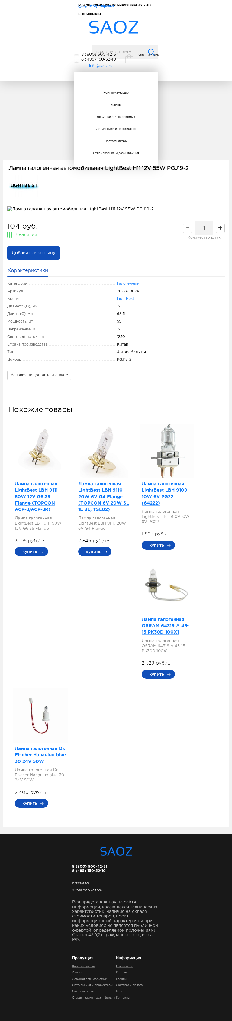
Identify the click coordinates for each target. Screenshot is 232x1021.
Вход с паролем (101, 6)
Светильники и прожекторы (116, 129)
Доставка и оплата (129, 985)
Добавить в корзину (33, 253)
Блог (82, 13)
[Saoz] (113, 27)
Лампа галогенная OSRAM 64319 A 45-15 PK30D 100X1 (165, 626)
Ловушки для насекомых (116, 117)
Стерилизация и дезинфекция (116, 153)
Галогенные (128, 283)
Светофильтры (116, 141)
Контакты (93, 13)
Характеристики (28, 270)
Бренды (121, 979)
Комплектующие (116, 92)
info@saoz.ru (100, 66)
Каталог (121, 972)
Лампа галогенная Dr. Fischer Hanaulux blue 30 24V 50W (40, 755)
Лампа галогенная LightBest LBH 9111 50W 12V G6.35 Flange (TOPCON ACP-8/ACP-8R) (36, 497)
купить (29, 551)
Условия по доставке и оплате (39, 375)
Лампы (116, 105)
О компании (124, 966)
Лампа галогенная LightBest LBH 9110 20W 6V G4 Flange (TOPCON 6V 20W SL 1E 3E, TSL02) (103, 497)
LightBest (125, 298)
